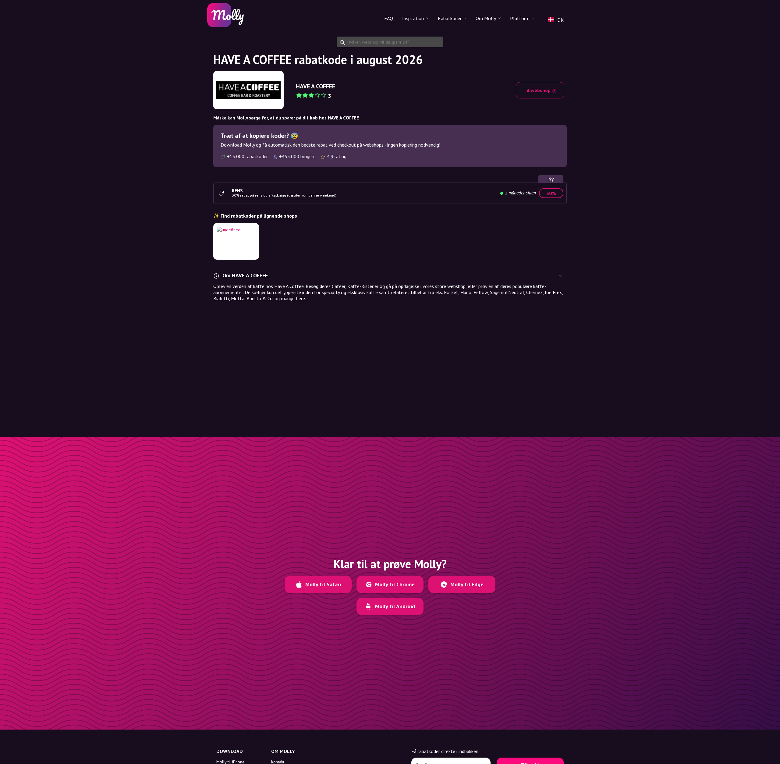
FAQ (388, 18)
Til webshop (537, 90)
